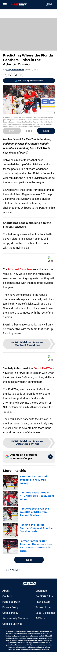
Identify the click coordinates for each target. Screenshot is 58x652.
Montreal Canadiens (20, 269)
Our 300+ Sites (44, 596)
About (6, 590)
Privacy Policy (10, 607)
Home (6, 570)
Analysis (15, 570)
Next (46, 130)
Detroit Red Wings (44, 368)
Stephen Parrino (15, 69)
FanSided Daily (11, 601)
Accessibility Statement (16, 618)
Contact (7, 596)
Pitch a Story (43, 601)
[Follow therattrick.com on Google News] (50, 456)
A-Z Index (41, 618)
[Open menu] (5, 4)
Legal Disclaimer (45, 612)
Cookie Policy (10, 612)
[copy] (21, 75)
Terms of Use (43, 607)
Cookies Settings (12, 623)
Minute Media (17, 631)
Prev (12, 130)
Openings (41, 590)
